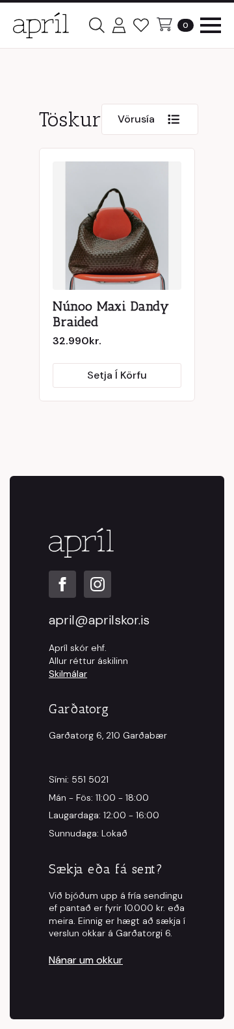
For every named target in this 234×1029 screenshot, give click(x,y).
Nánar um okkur (86, 960)
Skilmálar (68, 674)
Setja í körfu (117, 375)
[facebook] (62, 584)
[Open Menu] (210, 25)
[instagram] (97, 584)
